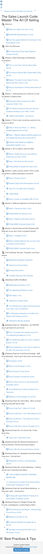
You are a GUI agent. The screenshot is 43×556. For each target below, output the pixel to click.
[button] (1, 2)
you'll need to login (30, 547)
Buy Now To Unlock (21, 550)
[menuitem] (1, 5)
